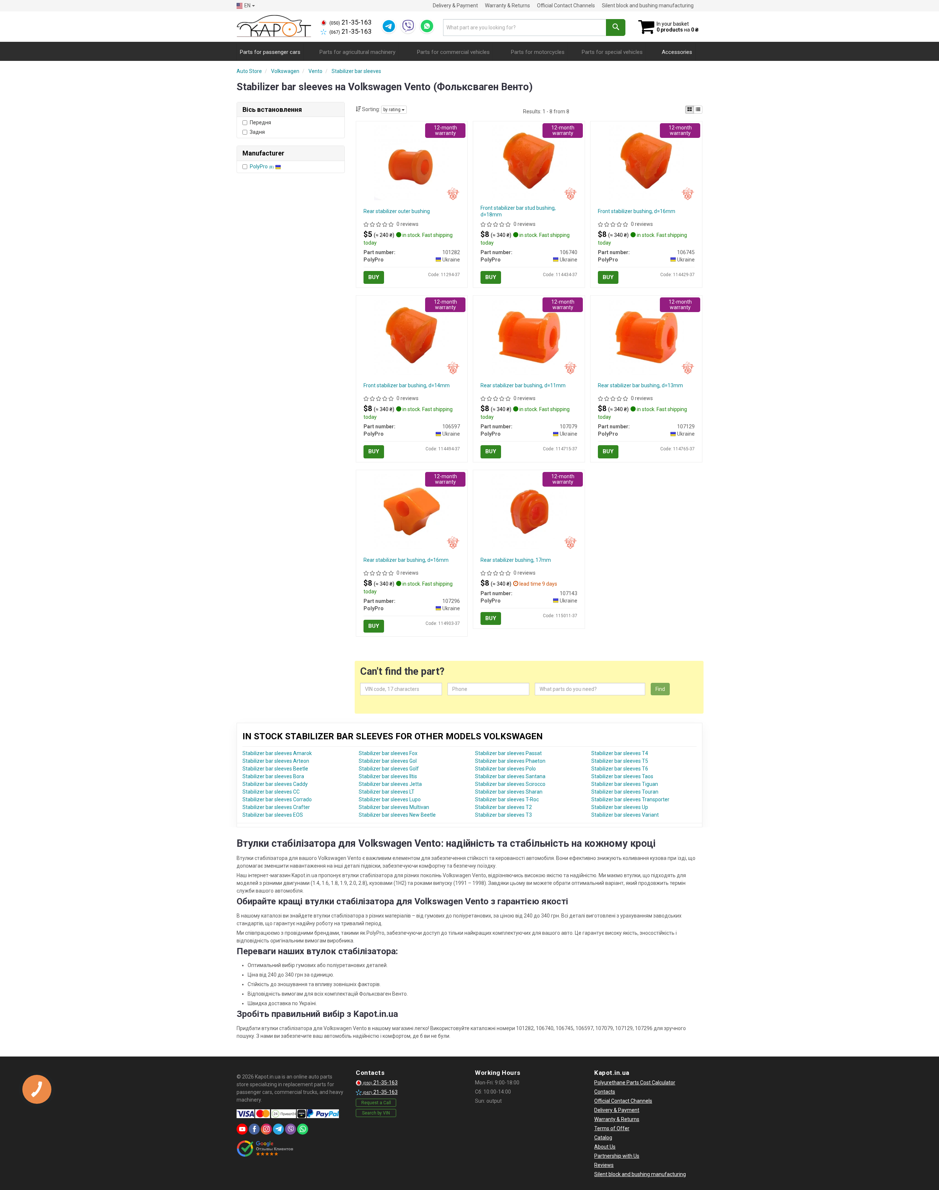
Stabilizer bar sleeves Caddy (275, 784)
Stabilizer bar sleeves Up (619, 807)
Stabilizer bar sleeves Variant (625, 815)
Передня (260, 122)
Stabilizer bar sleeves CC (271, 792)
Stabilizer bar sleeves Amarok (277, 753)
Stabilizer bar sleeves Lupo (390, 799)
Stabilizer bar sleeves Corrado (277, 799)
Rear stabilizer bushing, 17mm (516, 560)
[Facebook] (254, 1129)
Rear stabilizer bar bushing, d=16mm (406, 560)
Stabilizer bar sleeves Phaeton (510, 761)
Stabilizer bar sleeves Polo (505, 769)
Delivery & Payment (455, 5)
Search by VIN (376, 1113)
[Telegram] (388, 26)
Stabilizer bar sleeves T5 (619, 761)
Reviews (604, 1165)
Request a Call (376, 1102)
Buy (373, 277)
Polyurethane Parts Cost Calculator (634, 1082)
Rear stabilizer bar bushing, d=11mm (523, 385)
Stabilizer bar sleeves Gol (388, 761)
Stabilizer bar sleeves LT (386, 792)
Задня (257, 132)
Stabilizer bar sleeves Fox (388, 753)
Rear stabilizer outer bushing (396, 211)
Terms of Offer (611, 1128)
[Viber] (408, 26)
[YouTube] (242, 1129)
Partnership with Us (616, 1156)
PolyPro (262, 166)
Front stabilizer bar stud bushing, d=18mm (518, 211)
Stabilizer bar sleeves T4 (619, 753)
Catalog (603, 1137)
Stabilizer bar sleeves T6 (619, 769)
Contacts (604, 1092)
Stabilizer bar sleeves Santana (510, 776)
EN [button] (247, 5)
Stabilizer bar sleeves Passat (508, 753)
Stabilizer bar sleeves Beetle (275, 769)
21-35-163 (350, 22)
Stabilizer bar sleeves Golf (389, 769)
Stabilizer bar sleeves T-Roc (507, 799)
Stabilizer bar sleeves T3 (503, 815)
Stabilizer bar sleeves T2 (503, 807)
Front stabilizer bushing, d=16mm (636, 211)
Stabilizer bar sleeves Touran (624, 792)
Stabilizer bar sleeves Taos (622, 776)
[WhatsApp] (427, 26)
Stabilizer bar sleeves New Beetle (397, 815)
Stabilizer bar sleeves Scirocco (510, 784)
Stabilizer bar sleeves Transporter (630, 799)
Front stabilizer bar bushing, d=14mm (406, 385)
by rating (392, 109)
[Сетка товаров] (689, 110)
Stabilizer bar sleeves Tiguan (624, 784)
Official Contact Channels (566, 5)
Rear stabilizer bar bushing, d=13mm (640, 385)
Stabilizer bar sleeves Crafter (276, 807)
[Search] (615, 27)
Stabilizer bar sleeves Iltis (388, 776)
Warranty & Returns (507, 5)
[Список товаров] (698, 110)
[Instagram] (266, 1129)
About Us (604, 1147)
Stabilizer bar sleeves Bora (273, 776)
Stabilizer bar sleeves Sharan (508, 792)
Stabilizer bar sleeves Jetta (390, 784)
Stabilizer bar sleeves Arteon (275, 761)
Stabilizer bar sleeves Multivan (394, 807)
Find (660, 689)
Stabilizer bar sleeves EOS (272, 815)
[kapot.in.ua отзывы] (265, 1148)
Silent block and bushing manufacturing (648, 5)
